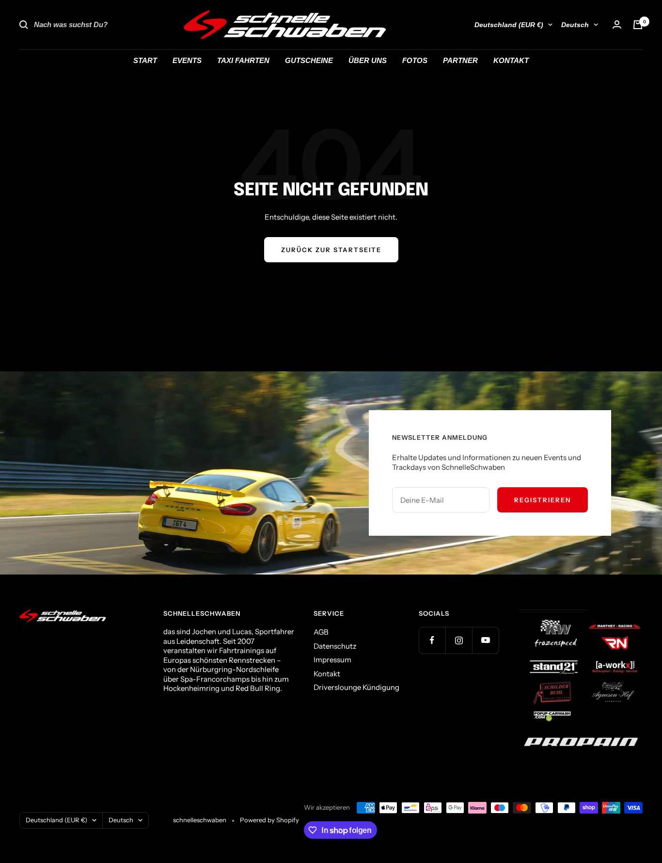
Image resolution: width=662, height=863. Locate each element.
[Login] (617, 24)
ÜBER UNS (367, 60)
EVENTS (187, 60)
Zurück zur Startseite (331, 250)
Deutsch (575, 25)
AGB (321, 632)
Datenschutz (335, 646)
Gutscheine (309, 60)
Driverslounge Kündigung (356, 687)
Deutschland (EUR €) (508, 25)
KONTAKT (511, 60)
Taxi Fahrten (243, 60)
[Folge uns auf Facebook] (432, 640)
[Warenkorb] (638, 24)
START (145, 60)
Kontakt (327, 673)
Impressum (332, 659)
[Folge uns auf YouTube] (485, 640)
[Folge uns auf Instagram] (458, 640)
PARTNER (460, 60)
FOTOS (414, 60)
